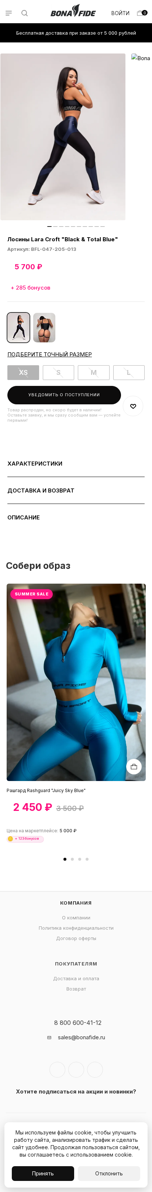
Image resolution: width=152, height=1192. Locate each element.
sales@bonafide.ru (81, 1037)
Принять (43, 1173)
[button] (65, 859)
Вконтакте (57, 1070)
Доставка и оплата (76, 978)
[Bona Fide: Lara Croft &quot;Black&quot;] (44, 327)
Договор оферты (76, 938)
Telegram (76, 1070)
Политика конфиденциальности (76, 928)
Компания (75, 903)
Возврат (76, 989)
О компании (76, 917)
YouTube (95, 1070)
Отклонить (109, 1173)
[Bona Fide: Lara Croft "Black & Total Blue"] (62, 136)
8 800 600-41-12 (77, 1023)
